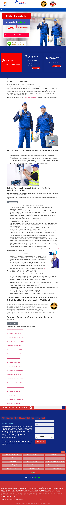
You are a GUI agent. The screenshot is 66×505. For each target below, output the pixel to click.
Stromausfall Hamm (55, 462)
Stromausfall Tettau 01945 (13, 358)
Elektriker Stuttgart (33, 493)
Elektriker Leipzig (23, 494)
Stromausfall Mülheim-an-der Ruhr (12, 462)
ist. (45, 268)
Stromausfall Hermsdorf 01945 (14, 349)
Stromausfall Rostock (12, 469)
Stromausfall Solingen (12, 454)
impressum (36, 501)
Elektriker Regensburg (29, 496)
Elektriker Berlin (48, 491)
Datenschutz (43, 501)
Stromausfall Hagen (33, 466)
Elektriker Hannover (42, 494)
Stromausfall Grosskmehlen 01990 (15, 399)
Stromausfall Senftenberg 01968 (15, 370)
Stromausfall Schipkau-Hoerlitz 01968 (16, 366)
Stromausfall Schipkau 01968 (14, 374)
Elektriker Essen (5, 494)
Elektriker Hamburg (57, 491)
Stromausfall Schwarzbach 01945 (15, 341)
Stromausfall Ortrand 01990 (14, 395)
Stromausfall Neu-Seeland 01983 (15, 383)
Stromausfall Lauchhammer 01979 (15, 378)
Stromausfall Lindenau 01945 (14, 333)
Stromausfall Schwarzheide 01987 (15, 391)
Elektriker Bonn (20, 496)
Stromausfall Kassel (55, 466)
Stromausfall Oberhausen (33, 469)
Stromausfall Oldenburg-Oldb (33, 458)
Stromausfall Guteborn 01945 (14, 345)
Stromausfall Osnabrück (12, 458)
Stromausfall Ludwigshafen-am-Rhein (55, 458)
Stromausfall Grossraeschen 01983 (15, 387)
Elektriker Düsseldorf (44, 493)
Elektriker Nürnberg (40, 496)
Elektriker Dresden (32, 494)
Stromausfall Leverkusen (55, 454)
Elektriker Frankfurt (23, 493)
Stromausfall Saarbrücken (12, 466)
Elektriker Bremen (14, 494)
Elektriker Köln (14, 493)
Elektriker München (6, 493)
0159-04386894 (21, 2)
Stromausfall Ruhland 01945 (14, 354)
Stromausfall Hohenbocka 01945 (15, 337)
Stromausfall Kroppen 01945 (14, 362)
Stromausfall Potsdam (33, 462)
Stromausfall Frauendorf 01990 (14, 403)
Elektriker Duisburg (52, 494)
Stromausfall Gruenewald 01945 (15, 329)
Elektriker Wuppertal (11, 496)
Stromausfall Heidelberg (33, 454)
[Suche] (63, 407)
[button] (2, 10)
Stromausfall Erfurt (55, 469)
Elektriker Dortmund (55, 493)
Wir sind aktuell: (33, 479)
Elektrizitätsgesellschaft (31, 97)
